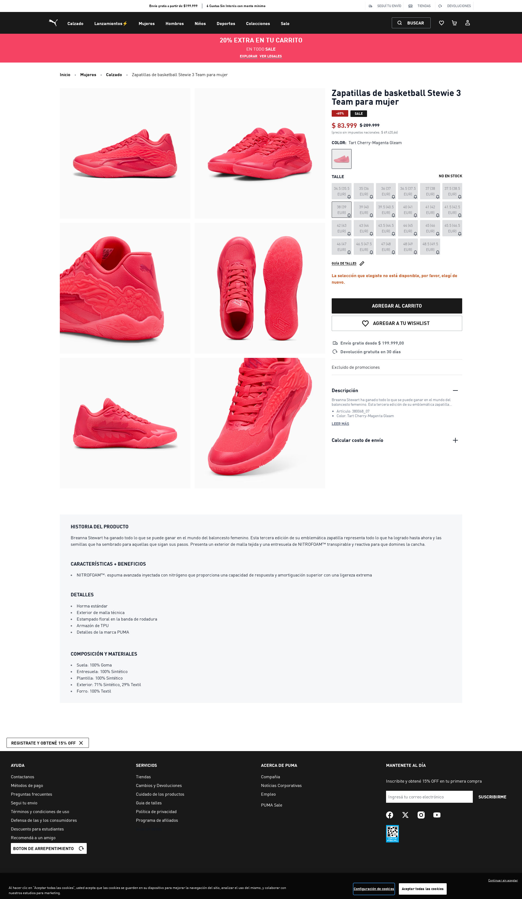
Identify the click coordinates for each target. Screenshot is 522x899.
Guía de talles (344, 263)
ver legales (271, 56)
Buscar (415, 22)
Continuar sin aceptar (503, 880)
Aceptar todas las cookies (423, 888)
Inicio (65, 74)
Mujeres (147, 23)
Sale (285, 23)
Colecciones (258, 23)
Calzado (75, 23)
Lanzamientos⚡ (111, 23)
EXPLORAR (248, 56)
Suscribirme (492, 796)
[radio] (342, 159)
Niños (200, 23)
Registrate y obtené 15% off (43, 742)
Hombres (175, 23)
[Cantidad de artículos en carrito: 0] (454, 22)
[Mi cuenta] (467, 22)
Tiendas (424, 6)
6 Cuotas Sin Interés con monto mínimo (236, 6)
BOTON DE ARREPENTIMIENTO (43, 848)
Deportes (226, 23)
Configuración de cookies (374, 888)
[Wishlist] (441, 22)
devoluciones (459, 6)
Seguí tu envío (389, 6)
